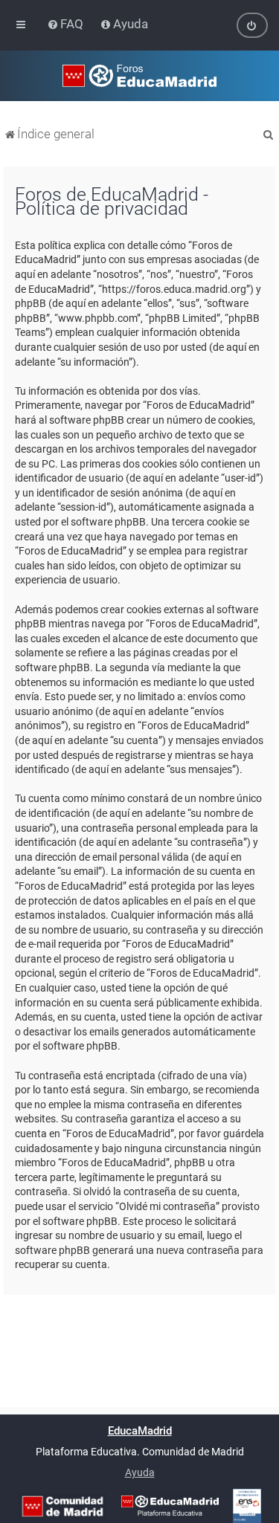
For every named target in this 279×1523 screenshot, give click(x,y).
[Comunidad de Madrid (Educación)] (62, 1506)
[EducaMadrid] (170, 1506)
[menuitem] (66, 24)
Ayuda (140, 1472)
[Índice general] (139, 76)
